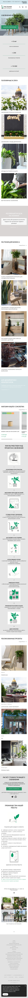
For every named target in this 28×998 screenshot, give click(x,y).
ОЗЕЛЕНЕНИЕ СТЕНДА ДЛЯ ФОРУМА (11, 141)
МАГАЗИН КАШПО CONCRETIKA (12, 406)
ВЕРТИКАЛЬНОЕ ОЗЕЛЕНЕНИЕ (9, 200)
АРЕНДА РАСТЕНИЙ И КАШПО (9, 171)
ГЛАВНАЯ (14, 951)
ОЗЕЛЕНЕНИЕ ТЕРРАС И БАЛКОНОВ (14, 959)
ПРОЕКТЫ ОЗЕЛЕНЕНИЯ (14, 966)
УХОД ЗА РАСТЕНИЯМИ (14, 963)
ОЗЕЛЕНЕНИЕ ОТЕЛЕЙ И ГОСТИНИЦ (14, 955)
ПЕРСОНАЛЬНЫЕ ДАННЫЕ (14, 943)
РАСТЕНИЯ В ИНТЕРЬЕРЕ (14, 923)
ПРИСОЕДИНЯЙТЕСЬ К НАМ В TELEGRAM (14, 889)
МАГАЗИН (14, 946)
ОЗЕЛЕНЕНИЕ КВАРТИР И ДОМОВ (14, 952)
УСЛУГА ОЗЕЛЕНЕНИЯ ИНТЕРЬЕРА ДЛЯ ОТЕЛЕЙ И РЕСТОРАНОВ (11, 277)
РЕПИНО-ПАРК (5, 770)
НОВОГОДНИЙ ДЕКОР (14, 967)
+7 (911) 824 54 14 (14, 793)
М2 (2, 738)
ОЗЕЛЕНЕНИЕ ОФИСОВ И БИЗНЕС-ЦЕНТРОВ (14, 954)
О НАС (14, 940)
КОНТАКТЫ (14, 949)
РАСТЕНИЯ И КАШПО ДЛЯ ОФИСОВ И (11, 339)
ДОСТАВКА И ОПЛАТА (14, 947)
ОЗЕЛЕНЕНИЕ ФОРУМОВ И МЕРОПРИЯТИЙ (14, 958)
